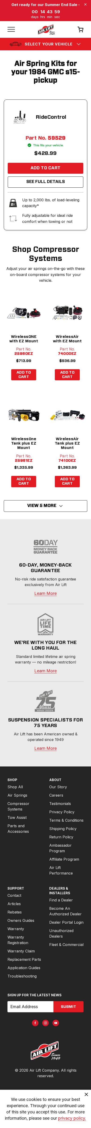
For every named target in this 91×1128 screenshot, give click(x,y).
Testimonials (60, 803)
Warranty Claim (21, 951)
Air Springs (17, 795)
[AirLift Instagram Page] (45, 1023)
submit (68, 1007)
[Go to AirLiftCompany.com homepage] (45, 1050)
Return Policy (61, 837)
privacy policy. (72, 1118)
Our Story (58, 787)
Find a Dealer (61, 900)
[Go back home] (46, 29)
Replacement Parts (24, 959)
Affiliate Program (64, 859)
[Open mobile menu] (11, 29)
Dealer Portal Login (66, 922)
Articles (14, 903)
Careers (56, 795)
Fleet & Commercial (66, 944)
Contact (14, 895)
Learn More (45, 593)
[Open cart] (80, 29)
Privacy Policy (61, 812)
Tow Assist (17, 817)
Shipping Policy (63, 828)
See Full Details (45, 182)
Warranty (15, 928)
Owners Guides (20, 920)
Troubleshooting (22, 976)
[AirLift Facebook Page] (35, 1023)
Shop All (15, 787)
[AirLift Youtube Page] (55, 1023)
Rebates (14, 912)
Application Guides (23, 967)
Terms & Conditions (66, 820)
